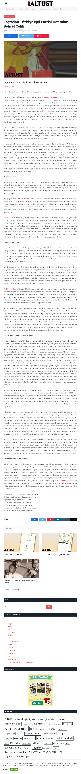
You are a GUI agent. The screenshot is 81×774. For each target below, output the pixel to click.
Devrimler (21, 729)
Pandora (11, 636)
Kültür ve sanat (45, 738)
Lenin (6, 743)
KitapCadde (12, 650)
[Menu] (6, 3)
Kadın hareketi (68, 734)
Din (32, 728)
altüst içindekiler (46, 719)
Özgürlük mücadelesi (15, 756)
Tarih (56, 748)
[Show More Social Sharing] (51, 36)
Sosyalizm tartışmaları (17, 747)
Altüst (8, 719)
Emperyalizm (10, 734)
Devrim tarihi (9, 16)
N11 (9, 621)
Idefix (9, 627)
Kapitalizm (8, 739)
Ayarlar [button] (5, 769)
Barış (50, 724)
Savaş (67, 743)
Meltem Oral (26, 743)
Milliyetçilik (38, 743)
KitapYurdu (11, 624)
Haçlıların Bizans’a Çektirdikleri (56, 555)
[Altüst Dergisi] (40, 3)
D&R (9, 630)
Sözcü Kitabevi (13, 641)
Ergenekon (20, 734)
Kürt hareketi (65, 738)
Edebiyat (40, 729)
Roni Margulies (58, 743)
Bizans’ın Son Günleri (13, 555)
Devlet (8, 729)
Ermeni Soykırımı (49, 734)
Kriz (32, 738)
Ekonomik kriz (63, 729)
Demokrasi (67, 724)
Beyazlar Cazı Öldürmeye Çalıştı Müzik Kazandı (20, 581)
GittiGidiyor (11, 633)
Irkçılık (60, 734)
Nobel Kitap (12, 659)
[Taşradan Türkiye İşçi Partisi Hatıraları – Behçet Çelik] (40, 59)
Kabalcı (10, 639)
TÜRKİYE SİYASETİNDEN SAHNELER (45, 752)
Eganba (10, 647)
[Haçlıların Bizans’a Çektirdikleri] (59, 542)
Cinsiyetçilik (57, 724)
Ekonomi (51, 729)
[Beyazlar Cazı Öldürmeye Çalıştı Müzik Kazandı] (21, 568)
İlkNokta (10, 644)
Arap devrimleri (13, 723)
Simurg (10, 656)
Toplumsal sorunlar (15, 752)
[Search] (75, 3)
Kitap (26, 738)
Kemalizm (18, 738)
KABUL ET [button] (14, 769)
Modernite (48, 743)
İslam (34, 757)
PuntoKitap (11, 653)
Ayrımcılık (33, 724)
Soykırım (37, 747)
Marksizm (15, 742)
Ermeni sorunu (32, 733)
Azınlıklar (42, 723)
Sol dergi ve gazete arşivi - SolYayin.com (21, 662)
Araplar (25, 724)
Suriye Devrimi (47, 748)
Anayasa (61, 719)
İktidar (29, 757)
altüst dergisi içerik (24, 719)
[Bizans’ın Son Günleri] (21, 542)
